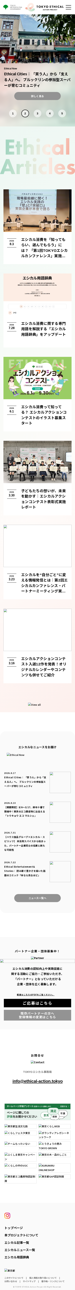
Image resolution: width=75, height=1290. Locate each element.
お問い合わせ (10, 1281)
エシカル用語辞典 (16, 1257)
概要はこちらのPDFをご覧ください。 (37, 994)
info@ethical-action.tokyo (37, 1081)
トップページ (13, 1227)
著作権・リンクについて (53, 1281)
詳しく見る (37, 96)
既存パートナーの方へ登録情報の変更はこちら (45, 1015)
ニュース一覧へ (37, 898)
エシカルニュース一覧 (19, 1249)
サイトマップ (29, 1281)
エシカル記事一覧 (16, 1242)
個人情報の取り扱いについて (43, 1277)
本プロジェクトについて (21, 1235)
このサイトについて (13, 1277)
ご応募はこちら (47, 1003)
